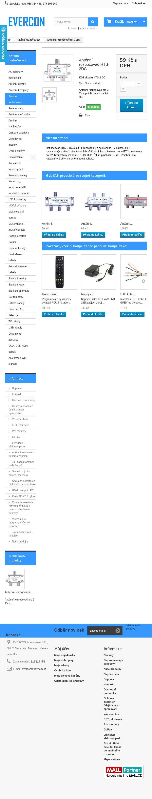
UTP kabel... (128, 294)
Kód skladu (86, 77)
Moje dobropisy (63, 660)
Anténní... (48, 223)
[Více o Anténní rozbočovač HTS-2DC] (15, 579)
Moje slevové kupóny (67, 675)
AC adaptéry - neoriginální (16, 74)
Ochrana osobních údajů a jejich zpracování (21, 410)
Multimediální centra (16, 214)
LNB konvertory (17, 199)
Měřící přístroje (17, 205)
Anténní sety (16, 108)
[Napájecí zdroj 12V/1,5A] (98, 272)
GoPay (15, 436)
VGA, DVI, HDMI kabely (18, 348)
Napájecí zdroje (17, 235)
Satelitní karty (17, 284)
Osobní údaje (62, 670)
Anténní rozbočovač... (19, 592)
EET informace (20, 425)
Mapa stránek (112, 759)
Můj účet (62, 648)
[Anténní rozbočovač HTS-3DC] (59, 201)
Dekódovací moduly (15, 141)
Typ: (81, 83)
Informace (16, 378)
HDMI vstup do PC (22, 490)
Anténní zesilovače (15, 123)
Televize (13, 315)
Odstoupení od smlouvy (69, 680)
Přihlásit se (138, 3)
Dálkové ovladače (19, 132)
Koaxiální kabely (18, 175)
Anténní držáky (17, 83)
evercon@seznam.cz (34, 668)
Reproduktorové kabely (18, 269)
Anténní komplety (19, 90)
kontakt (72, 28)
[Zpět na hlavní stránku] (9, 39)
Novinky (109, 655)
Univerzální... (50, 294)
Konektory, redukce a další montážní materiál (19, 187)
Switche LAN (16, 309)
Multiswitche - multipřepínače (17, 226)
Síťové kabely (17, 303)
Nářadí (12, 242)
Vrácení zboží (19, 419)
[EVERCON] (26, 21)
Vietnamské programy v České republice (19, 522)
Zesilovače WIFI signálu (18, 360)
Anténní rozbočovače (16, 99)
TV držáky (14, 321)
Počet (123, 77)
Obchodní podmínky (23, 400)
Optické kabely (17, 248)
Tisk (87, 115)
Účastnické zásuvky (15, 336)
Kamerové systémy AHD (16, 166)
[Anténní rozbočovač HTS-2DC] (49, 95)
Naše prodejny (19, 541)
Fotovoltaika (16, 157)
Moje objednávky (64, 655)
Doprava (16, 388)
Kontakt (16, 394)
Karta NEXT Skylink (23, 496)
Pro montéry (18, 431)
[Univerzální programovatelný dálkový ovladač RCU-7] (59, 272)
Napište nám (120, 3)
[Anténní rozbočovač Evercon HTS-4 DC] (98, 201)
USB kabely (15, 327)
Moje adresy (61, 665)
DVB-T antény (17, 150)
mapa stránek (88, 28)
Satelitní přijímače (19, 290)
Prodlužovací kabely (16, 257)
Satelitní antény (18, 278)
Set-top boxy (16, 296)
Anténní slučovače (19, 114)
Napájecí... (88, 294)
